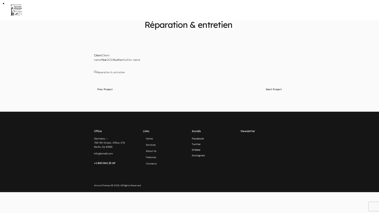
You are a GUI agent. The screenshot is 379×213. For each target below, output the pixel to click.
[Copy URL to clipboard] (116, 64)
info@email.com (103, 153)
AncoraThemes (102, 185)
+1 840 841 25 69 (104, 163)
